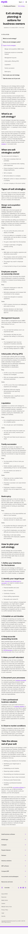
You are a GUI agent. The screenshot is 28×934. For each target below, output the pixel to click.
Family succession (9, 68)
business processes (21, 680)
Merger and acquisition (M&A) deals (14, 49)
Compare (3, 845)
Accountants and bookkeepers (9, 876)
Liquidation (8, 64)
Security (3, 916)
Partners (3, 855)
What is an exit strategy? (10, 38)
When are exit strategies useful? (12, 42)
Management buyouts (10, 57)
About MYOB (4, 893)
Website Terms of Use (6, 906)
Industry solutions (6, 860)
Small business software (8, 834)
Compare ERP (5, 871)
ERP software (5, 866)
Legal (2, 913)
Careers (3, 903)
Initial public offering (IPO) (12, 61)
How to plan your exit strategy (11, 75)
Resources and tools (7, 882)
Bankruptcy (8, 71)
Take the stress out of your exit (11, 78)
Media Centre (4, 900)
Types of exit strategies (9, 45)
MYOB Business (8, 650)
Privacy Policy (4, 909)
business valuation (19, 706)
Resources (3, 897)
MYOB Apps (4, 839)
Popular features (6, 850)
